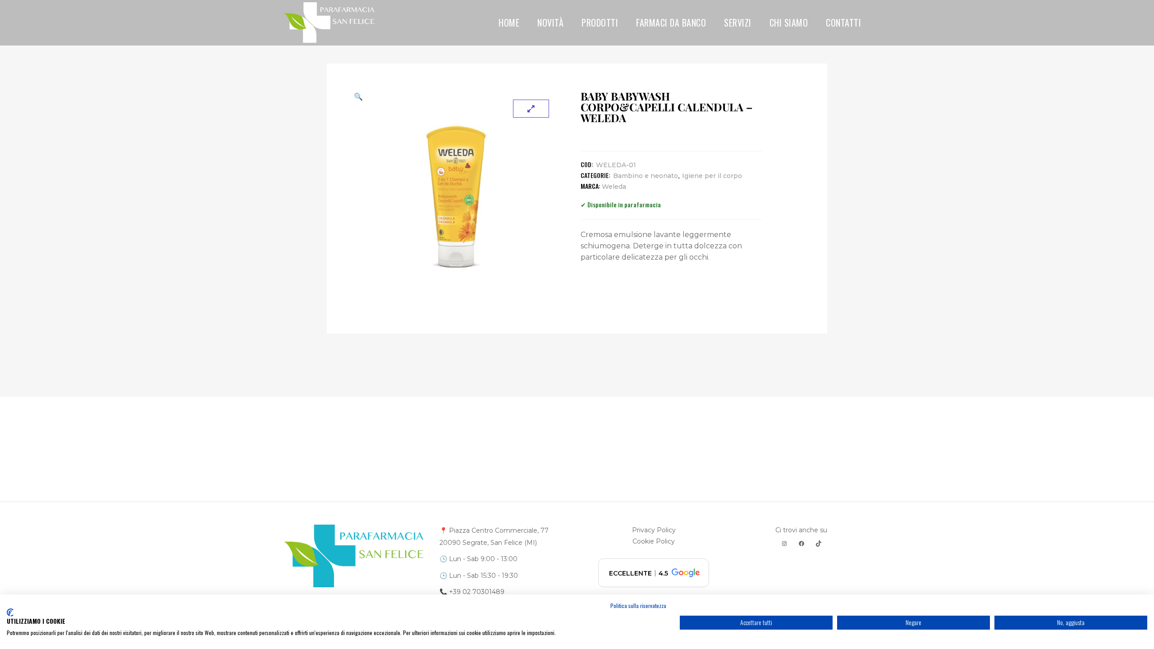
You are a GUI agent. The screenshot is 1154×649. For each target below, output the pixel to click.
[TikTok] (818, 543)
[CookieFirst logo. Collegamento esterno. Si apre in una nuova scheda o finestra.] (10, 612)
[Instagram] (784, 543)
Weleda (614, 187)
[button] (456, 96)
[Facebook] (801, 543)
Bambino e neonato (645, 176)
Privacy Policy (654, 530)
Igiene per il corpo (712, 176)
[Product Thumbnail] (531, 109)
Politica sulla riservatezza (638, 605)
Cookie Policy (653, 541)
